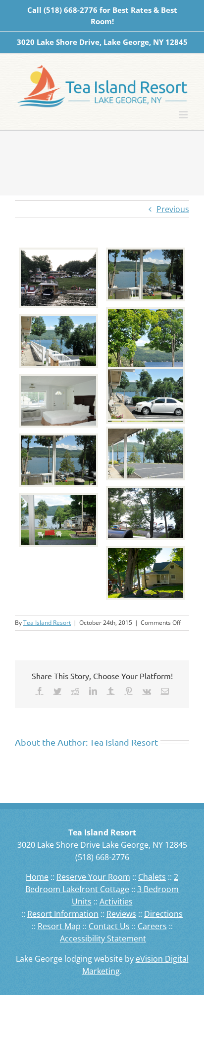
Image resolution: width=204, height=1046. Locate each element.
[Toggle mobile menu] (184, 114)
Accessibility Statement (103, 938)
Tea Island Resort (47, 622)
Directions (163, 913)
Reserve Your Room (93, 876)
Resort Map (59, 926)
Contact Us (109, 926)
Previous (172, 209)
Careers (152, 926)
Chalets (152, 876)
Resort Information (63, 913)
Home (37, 876)
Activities (116, 901)
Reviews (121, 913)
